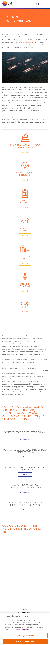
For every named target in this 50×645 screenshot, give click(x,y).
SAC (25, 609)
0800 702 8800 (26, 612)
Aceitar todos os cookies (25, 641)
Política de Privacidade (21, 629)
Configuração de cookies (25, 635)
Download (26, 439)
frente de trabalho (27, 42)
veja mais (25, 152)
